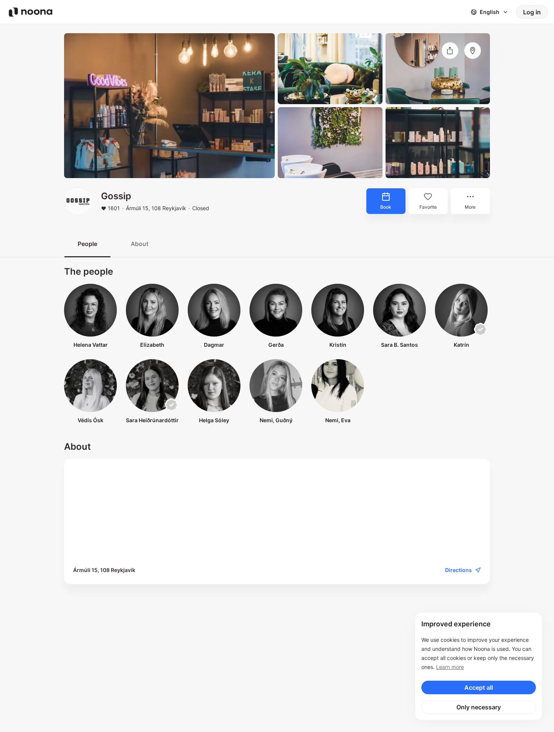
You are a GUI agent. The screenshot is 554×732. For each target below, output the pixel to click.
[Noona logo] (30, 12)
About (139, 244)
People (87, 244)
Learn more (450, 667)
